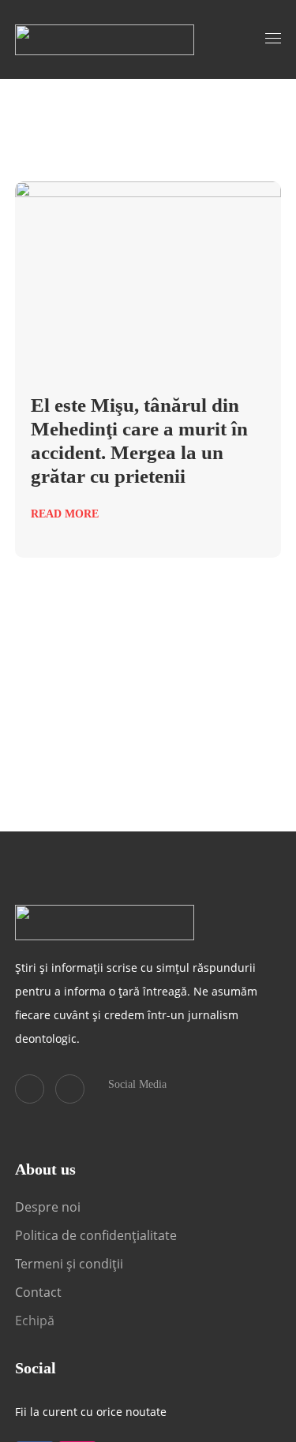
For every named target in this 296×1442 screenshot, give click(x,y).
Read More (65, 514)
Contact (40, 1292)
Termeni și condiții (69, 1263)
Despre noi (48, 1207)
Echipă (34, 1320)
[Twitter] (29, 1089)
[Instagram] (69, 1089)
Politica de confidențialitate (96, 1235)
